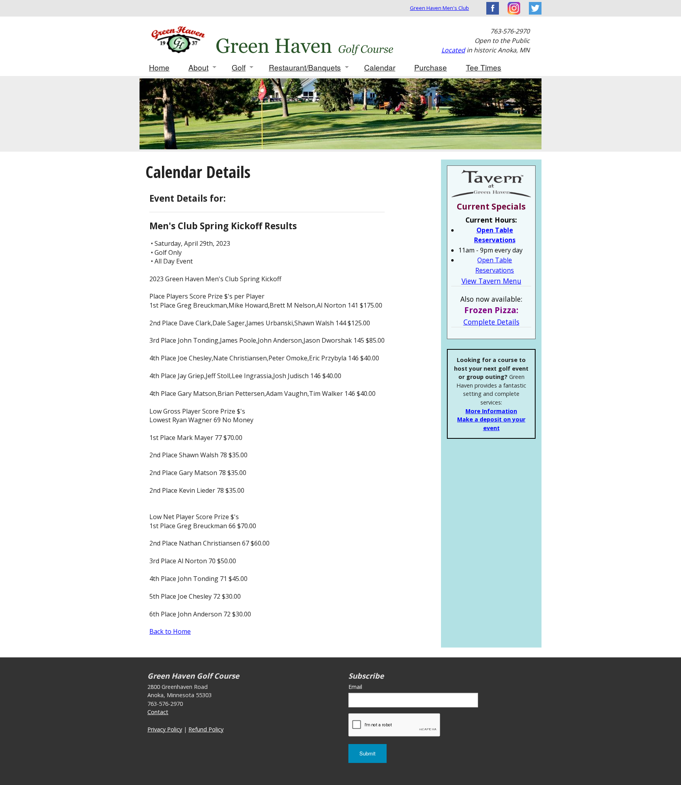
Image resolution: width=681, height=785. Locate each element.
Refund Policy (205, 729)
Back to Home (170, 631)
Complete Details (491, 322)
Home (159, 67)
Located (453, 50)
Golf (239, 67)
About (198, 67)
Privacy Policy (164, 729)
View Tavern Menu (491, 281)
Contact (157, 712)
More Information (491, 411)
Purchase (430, 67)
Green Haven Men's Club (439, 7)
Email (355, 686)
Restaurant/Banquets (305, 67)
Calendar (379, 67)
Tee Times (483, 67)
